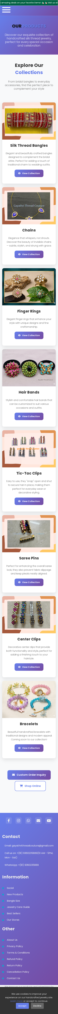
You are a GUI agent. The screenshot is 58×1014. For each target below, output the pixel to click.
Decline (37, 1005)
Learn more (16, 1001)
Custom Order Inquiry (31, 775)
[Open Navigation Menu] (6, 9)
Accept (22, 1005)
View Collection (31, 173)
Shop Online (32, 786)
